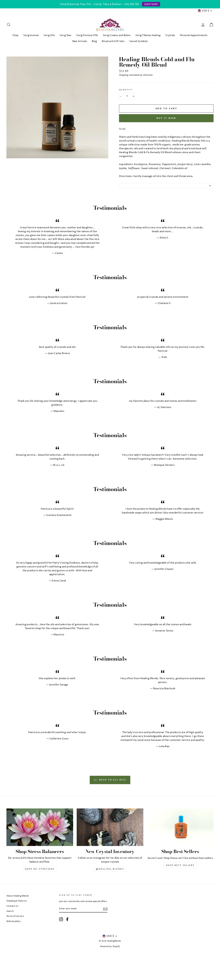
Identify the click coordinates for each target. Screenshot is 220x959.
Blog (94, 41)
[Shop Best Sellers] (180, 827)
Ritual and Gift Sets (113, 41)
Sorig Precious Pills (87, 35)
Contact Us (12, 906)
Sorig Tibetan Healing (148, 35)
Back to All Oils (112, 780)
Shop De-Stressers (40, 869)
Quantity (126, 90)
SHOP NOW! (151, 4)
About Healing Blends (17, 896)
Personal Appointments (194, 35)
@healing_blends (110, 869)
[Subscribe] (105, 909)
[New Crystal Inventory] (110, 827)
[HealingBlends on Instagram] (61, 919)
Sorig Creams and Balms (117, 35)
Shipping (123, 75)
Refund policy (13, 921)
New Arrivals (79, 41)
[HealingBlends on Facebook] (67, 919)
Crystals (170, 35)
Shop (15, 35)
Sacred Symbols (138, 41)
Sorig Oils (49, 35)
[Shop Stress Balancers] (39, 827)
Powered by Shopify (110, 946)
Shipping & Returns (16, 901)
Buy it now (166, 118)
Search (10, 911)
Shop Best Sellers (180, 865)
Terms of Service (15, 916)
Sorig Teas (65, 35)
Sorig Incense (31, 35)
